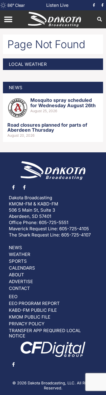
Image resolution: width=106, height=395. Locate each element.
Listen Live (57, 5)
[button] (8, 19)
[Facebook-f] (93, 5)
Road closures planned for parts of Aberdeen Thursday (47, 127)
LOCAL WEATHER (28, 64)
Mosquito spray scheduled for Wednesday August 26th (63, 102)
